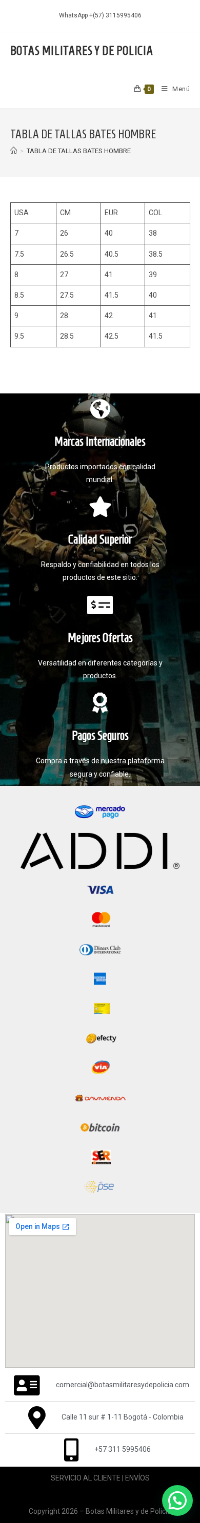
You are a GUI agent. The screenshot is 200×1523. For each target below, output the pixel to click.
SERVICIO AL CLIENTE (86, 1478)
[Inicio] (13, 151)
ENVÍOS (137, 1478)
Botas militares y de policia (81, 50)
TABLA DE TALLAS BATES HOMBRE (79, 151)
